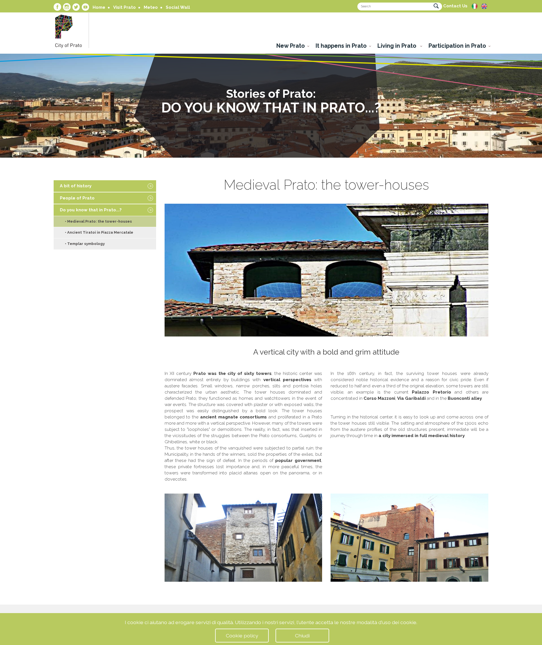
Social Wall (178, 7)
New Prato (290, 45)
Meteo (151, 7)
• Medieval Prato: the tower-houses (98, 221)
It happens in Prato (341, 45)
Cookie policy (242, 636)
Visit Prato (124, 7)
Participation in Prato (457, 45)
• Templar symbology (85, 244)
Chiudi (302, 636)
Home (99, 7)
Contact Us (455, 5)
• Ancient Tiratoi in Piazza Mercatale (99, 232)
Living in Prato (397, 45)
